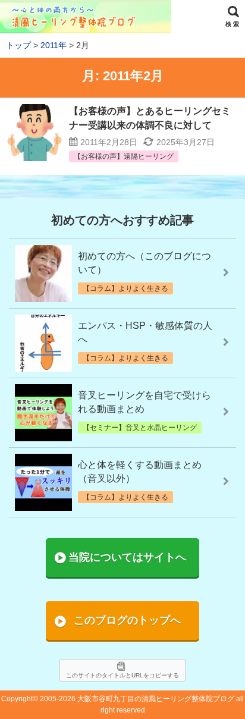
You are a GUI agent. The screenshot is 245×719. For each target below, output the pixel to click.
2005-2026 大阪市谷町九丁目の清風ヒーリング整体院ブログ (137, 699)
